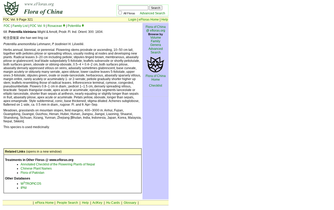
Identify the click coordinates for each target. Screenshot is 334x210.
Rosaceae (54, 26)
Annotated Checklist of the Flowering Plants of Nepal (58, 164)
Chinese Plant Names (36, 168)
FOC (7, 26)
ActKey (97, 203)
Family (155, 41)
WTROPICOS (31, 183)
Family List (20, 26)
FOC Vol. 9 (37, 26)
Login (132, 19)
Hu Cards (113, 203)
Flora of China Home (156, 77)
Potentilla (74, 26)
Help (164, 19)
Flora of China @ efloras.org (156, 28)
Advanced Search (152, 13)
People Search (67, 203)
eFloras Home (149, 19)
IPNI (24, 188)
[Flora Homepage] (51, 15)
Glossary (130, 203)
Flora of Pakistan (32, 173)
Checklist (155, 85)
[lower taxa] (64, 26)
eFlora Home (44, 203)
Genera (155, 45)
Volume (155, 37)
